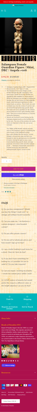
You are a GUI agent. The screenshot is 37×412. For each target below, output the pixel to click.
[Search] (6, 11)
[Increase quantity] (10, 161)
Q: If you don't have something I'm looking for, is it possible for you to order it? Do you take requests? (14, 261)
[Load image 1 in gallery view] (18, 36)
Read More (10, 341)
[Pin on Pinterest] (10, 191)
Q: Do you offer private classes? (13, 233)
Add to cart (18, 169)
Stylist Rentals (29, 392)
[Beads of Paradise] (18, 11)
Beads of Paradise (9, 405)
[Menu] (2, 11)
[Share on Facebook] (8, 191)
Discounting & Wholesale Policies (16, 392)
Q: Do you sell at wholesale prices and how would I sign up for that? (16, 241)
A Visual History (19, 341)
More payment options (18, 179)
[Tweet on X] (5, 191)
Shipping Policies (21, 394)
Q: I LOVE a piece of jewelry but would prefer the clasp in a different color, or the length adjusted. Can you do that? (16, 283)
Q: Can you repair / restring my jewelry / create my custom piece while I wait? (16, 272)
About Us (3, 392)
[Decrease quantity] (3, 161)
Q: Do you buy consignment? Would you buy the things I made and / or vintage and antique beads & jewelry (15, 212)
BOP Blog (3, 394)
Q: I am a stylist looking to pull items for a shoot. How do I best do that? (17, 250)
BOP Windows (11, 394)
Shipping (3, 80)
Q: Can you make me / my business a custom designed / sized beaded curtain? (15, 224)
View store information (9, 187)
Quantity (4, 157)
